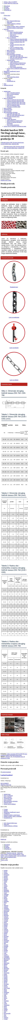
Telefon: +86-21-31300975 (10, 2)
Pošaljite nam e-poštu (6, 180)
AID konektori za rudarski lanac (18, 63)
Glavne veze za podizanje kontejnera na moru (15, 126)
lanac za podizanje (11, 37)
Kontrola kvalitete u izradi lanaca (15, 28)
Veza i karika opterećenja (16, 67)
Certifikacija (7, 72)
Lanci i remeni (4, 854)
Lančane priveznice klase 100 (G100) (16, 104)
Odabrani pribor (11, 60)
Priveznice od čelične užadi (16, 49)
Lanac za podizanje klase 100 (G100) (16, 102)
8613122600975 (5, 783)
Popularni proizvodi (11, 853)
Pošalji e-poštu (4, 860)
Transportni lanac (11, 51)
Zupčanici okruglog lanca (16, 58)
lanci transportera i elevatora (14, 54)
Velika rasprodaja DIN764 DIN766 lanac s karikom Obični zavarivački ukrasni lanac (14, 754)
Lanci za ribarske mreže (10, 855)
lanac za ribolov (11, 53)
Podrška (9, 79)
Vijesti (8, 75)
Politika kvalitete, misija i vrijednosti (16, 26)
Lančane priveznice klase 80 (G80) (18, 40)
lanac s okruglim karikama (16, 32)
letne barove (13, 35)
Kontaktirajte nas (11, 81)
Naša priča (9, 22)
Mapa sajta (20, 853)
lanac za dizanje (11, 50)
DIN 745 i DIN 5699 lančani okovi (18, 57)
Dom (5, 18)
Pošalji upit (3, 839)
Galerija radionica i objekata (14, 23)
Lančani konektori (7, 775)
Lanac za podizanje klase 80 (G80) (18, 39)
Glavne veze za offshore (10, 804)
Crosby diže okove (14, 61)
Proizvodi (6, 29)
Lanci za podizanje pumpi (16, 47)
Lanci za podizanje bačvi (10, 857)
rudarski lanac (10, 30)
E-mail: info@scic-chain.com (11, 3)
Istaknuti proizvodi (8, 85)
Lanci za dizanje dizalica (14, 854)
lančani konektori (14, 36)
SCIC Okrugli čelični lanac (13, 21)
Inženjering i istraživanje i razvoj (12, 71)
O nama (6, 809)
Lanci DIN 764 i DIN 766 (16, 56)
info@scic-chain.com (6, 784)
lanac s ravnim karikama (16, 33)
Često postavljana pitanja (13, 77)
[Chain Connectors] (6, 772)
